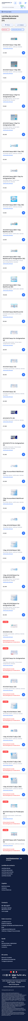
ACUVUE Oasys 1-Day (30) (12, 45)
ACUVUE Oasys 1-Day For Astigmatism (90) (11, 124)
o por (5, 911)
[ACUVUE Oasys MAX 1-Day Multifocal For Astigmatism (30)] (14, 251)
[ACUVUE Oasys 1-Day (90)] (14, 64)
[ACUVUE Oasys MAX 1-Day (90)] (14, 199)
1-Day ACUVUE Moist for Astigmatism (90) (11, 604)
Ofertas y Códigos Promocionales (11, 931)
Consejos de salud (6, 945)
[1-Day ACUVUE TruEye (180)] (14, 781)
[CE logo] (3, 975)
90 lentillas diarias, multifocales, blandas (13, 289)
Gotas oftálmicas (6, 890)
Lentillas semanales (7, 870)
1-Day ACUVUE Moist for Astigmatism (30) (11, 576)
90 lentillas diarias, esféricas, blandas (12, 72)
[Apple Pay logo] (24, 975)
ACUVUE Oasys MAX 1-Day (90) (13, 205)
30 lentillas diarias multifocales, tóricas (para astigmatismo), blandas (13, 261)
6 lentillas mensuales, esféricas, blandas (13, 420)
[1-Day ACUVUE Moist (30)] (14, 519)
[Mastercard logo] (9, 975)
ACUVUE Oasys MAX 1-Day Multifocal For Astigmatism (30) (14, 257)
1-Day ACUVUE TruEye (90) (12, 762)
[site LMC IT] (14, 972)
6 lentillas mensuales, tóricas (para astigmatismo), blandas (12, 447)
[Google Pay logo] (14, 977)
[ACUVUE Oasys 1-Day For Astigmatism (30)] (14, 89)
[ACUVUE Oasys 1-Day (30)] (14, 39)
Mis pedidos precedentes (8, 959)
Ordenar (21, 25)
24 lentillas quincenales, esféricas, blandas (14, 688)
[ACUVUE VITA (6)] (14, 412)
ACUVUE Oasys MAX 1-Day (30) (13, 151)
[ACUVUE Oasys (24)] (14, 681)
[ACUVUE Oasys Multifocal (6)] (14, 306)
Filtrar (8, 25)
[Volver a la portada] (7, 3)
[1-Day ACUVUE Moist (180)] (14, 706)
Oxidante (4, 888)
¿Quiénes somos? (6, 921)
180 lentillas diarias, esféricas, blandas (13, 713)
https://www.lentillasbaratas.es (7, 995)
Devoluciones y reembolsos (9, 943)
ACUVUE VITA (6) (9, 418)
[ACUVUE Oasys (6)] (14, 386)
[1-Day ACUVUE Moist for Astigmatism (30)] (14, 569)
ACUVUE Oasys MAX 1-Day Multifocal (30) (12, 231)
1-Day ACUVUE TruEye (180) (12, 787)
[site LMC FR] (16, 972)
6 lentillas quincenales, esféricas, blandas (13, 844)
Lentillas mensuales (7, 874)
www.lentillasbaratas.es (6, 1006)
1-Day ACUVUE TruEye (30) (12, 737)
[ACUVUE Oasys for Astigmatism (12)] (14, 652)
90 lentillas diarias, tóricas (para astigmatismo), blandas (11, 127)
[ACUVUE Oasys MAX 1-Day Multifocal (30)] (14, 224)
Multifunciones (6, 886)
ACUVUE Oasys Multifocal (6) (13, 312)
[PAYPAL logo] (19, 975)
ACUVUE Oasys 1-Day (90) (12, 70)
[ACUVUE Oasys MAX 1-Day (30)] (14, 146)
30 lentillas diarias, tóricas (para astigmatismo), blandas (11, 99)
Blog (3, 927)
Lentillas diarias (6, 868)
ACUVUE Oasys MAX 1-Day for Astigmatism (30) (13, 177)
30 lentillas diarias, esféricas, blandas (12, 47)
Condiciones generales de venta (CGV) (14, 986)
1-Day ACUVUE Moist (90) (11, 550)
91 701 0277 (6, 906)
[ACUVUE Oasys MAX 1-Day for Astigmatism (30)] (14, 171)
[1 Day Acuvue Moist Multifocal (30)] (14, 466)
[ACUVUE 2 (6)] (14, 626)
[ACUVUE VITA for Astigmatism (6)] (14, 437)
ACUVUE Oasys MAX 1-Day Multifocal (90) (12, 286)
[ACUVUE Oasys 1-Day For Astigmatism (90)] (14, 117)
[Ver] (23, 52)
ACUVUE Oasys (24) (9, 687)
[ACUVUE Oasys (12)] (14, 361)
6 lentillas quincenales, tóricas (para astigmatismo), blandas (12, 342)
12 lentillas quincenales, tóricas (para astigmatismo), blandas (12, 662)
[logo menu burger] (25, 3)
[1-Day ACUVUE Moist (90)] (14, 544)
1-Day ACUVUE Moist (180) (12, 712)
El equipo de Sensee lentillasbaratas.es (12, 925)
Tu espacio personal (7, 961)
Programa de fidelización (8, 929)
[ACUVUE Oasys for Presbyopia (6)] (14, 806)
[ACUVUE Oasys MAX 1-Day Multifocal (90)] (14, 279)
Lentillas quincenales (7, 872)
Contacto (4, 947)
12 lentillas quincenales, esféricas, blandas (14, 368)
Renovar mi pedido (7, 957)
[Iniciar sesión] (15, 3)
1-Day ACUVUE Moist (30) (11, 525)
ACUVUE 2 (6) (7, 632)
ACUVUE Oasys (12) (9, 367)
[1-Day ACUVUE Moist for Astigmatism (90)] (14, 598)
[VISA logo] (13, 975)
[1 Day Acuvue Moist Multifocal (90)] (14, 492)
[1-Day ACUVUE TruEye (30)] (14, 731)
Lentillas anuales (6, 875)
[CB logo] (6, 975)
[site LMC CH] (11, 972)
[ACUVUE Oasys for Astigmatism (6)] (14, 332)
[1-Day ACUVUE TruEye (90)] (14, 756)
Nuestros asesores (7, 923)
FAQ (3, 941)
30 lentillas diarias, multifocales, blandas (13, 233)
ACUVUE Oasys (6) (9, 392)
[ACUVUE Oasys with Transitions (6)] (14, 834)
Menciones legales (14, 984)
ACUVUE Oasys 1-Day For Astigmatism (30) (11, 96)
